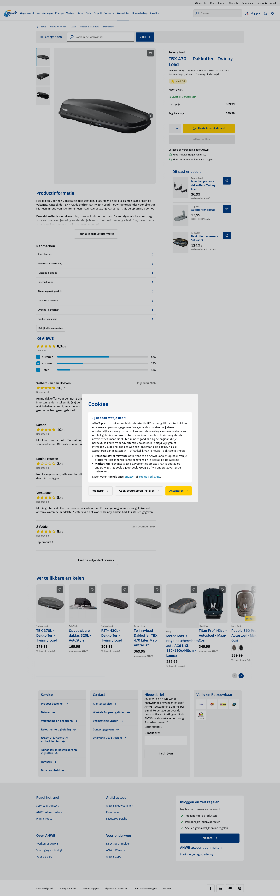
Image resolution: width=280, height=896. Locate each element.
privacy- (129, 476)
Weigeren (98, 491)
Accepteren (176, 491)
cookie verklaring (149, 476)
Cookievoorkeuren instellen (137, 491)
